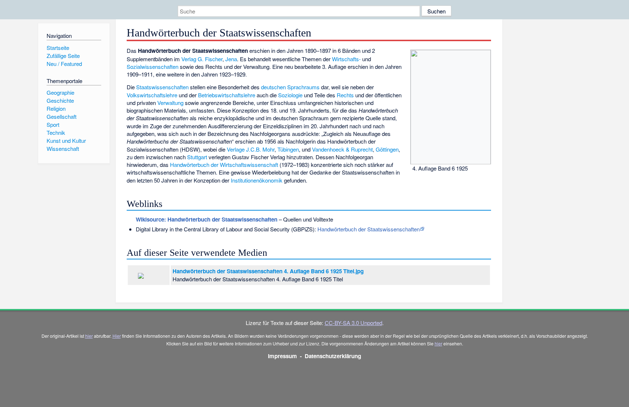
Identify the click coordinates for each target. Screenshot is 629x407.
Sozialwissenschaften (152, 66)
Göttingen (387, 149)
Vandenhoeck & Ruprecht (342, 149)
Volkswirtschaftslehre (152, 95)
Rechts (345, 95)
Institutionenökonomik (256, 180)
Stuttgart (197, 157)
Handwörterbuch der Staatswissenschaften (368, 229)
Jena (231, 59)
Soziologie (290, 95)
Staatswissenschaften (162, 87)
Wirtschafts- (346, 59)
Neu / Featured (64, 63)
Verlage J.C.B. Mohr (250, 149)
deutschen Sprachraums (290, 87)
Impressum (282, 356)
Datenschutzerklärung (333, 356)
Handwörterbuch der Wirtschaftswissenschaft (224, 164)
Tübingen (288, 149)
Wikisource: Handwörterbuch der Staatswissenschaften (206, 219)
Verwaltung (170, 102)
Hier (116, 336)
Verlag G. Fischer (201, 59)
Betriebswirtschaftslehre (226, 95)
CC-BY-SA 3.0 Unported (353, 322)
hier (89, 336)
